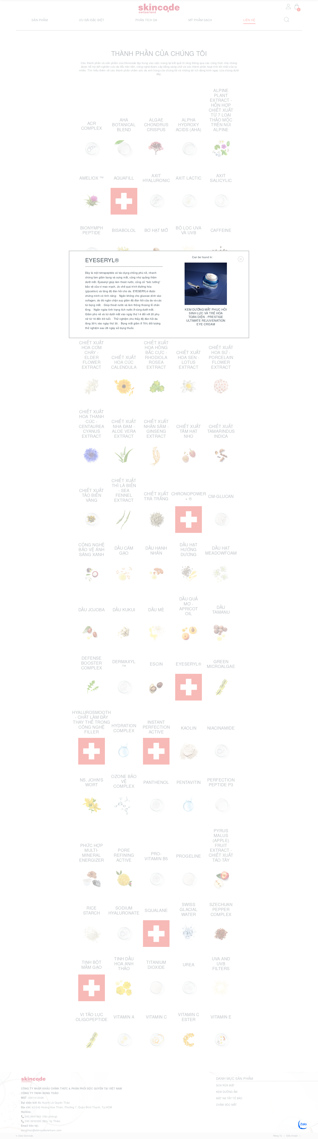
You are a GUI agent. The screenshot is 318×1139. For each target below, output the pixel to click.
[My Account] (288, 6)
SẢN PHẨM (39, 20)
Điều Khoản (292, 1135)
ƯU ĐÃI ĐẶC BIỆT (91, 20)
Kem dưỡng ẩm (227, 1092)
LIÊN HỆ (249, 20)
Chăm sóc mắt (226, 1104)
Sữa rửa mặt (225, 1085)
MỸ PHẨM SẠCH (200, 20)
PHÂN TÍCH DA (146, 20)
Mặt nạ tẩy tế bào (229, 1098)
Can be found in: (202, 257)
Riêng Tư (277, 1135)
